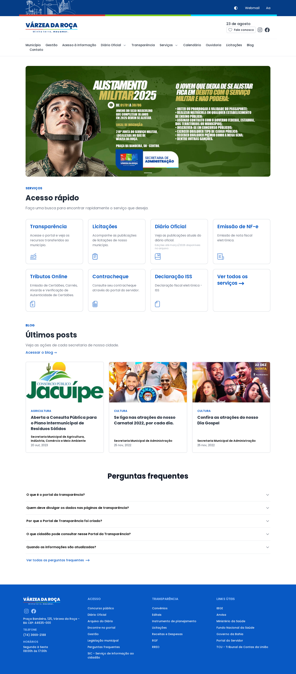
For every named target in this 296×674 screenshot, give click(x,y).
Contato (36, 50)
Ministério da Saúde (230, 621)
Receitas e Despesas (167, 634)
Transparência (143, 45)
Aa (268, 8)
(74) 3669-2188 (34, 635)
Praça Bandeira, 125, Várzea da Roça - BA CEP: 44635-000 (51, 621)
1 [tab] (148, 175)
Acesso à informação (79, 45)
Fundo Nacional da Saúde (235, 628)
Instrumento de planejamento (174, 621)
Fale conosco (244, 30)
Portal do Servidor (229, 641)
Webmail (252, 8)
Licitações (234, 45)
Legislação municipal (103, 641)
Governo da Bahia (229, 634)
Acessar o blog (40, 352)
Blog (250, 45)
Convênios (160, 608)
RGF (155, 641)
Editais (156, 615)
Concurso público (101, 608)
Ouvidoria (213, 45)
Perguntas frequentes (104, 647)
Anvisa (221, 615)
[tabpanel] (148, 121)
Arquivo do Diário (100, 621)
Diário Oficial (97, 615)
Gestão (51, 45)
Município (33, 45)
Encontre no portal (101, 628)
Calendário (192, 45)
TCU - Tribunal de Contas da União (242, 647)
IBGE (219, 608)
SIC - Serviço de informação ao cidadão (111, 655)
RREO (155, 647)
